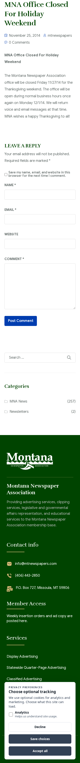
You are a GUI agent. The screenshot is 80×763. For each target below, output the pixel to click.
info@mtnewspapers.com (36, 564)
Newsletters (19, 411)
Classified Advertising (24, 679)
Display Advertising (22, 656)
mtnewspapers (60, 35)
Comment (14, 259)
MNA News (18, 401)
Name (10, 185)
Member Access (26, 603)
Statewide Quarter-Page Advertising (36, 667)
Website (11, 234)
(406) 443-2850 (27, 575)
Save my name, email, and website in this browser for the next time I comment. (39, 174)
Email (10, 210)
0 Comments (19, 42)
